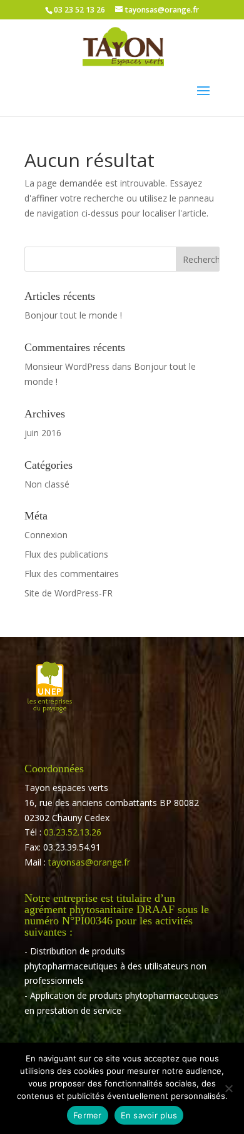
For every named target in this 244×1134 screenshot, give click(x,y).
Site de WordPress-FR (68, 593)
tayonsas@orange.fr (89, 862)
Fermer (87, 1115)
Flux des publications (66, 554)
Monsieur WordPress (66, 366)
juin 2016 (42, 433)
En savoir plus (149, 1115)
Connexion (46, 535)
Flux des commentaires (71, 574)
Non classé (46, 484)
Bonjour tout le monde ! (73, 315)
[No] (228, 1088)
